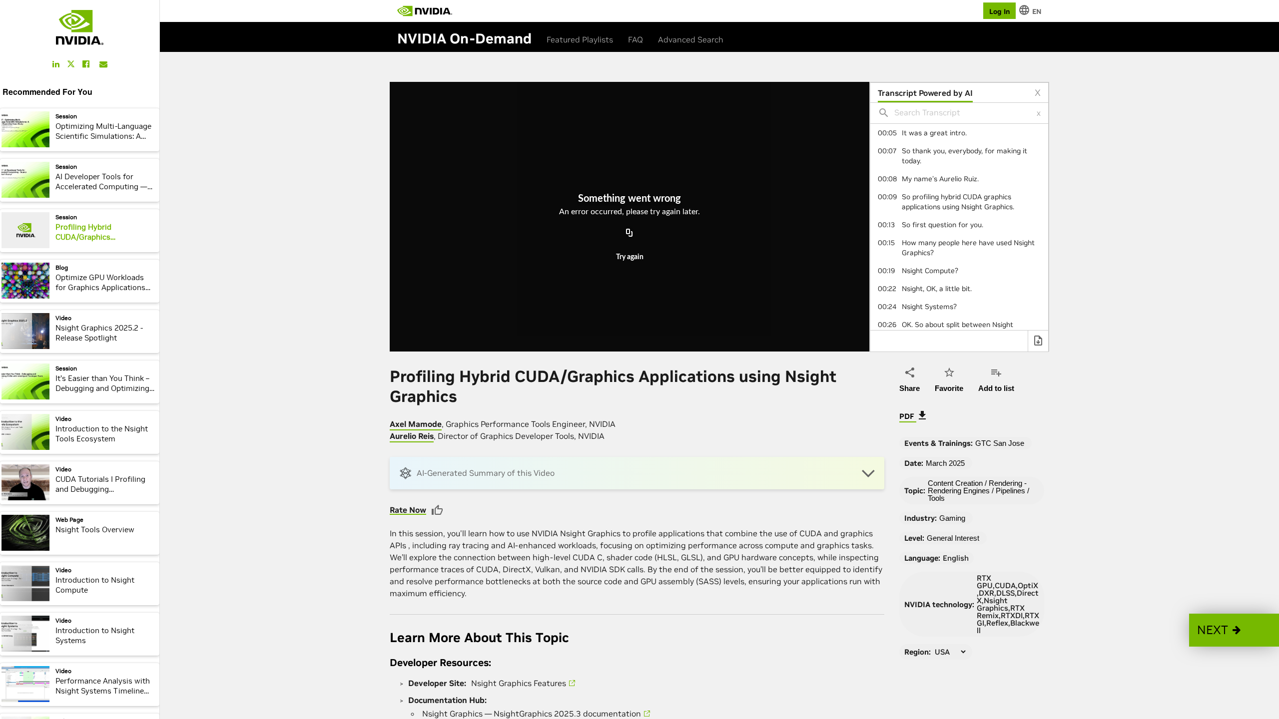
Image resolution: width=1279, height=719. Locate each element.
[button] (1234, 630)
